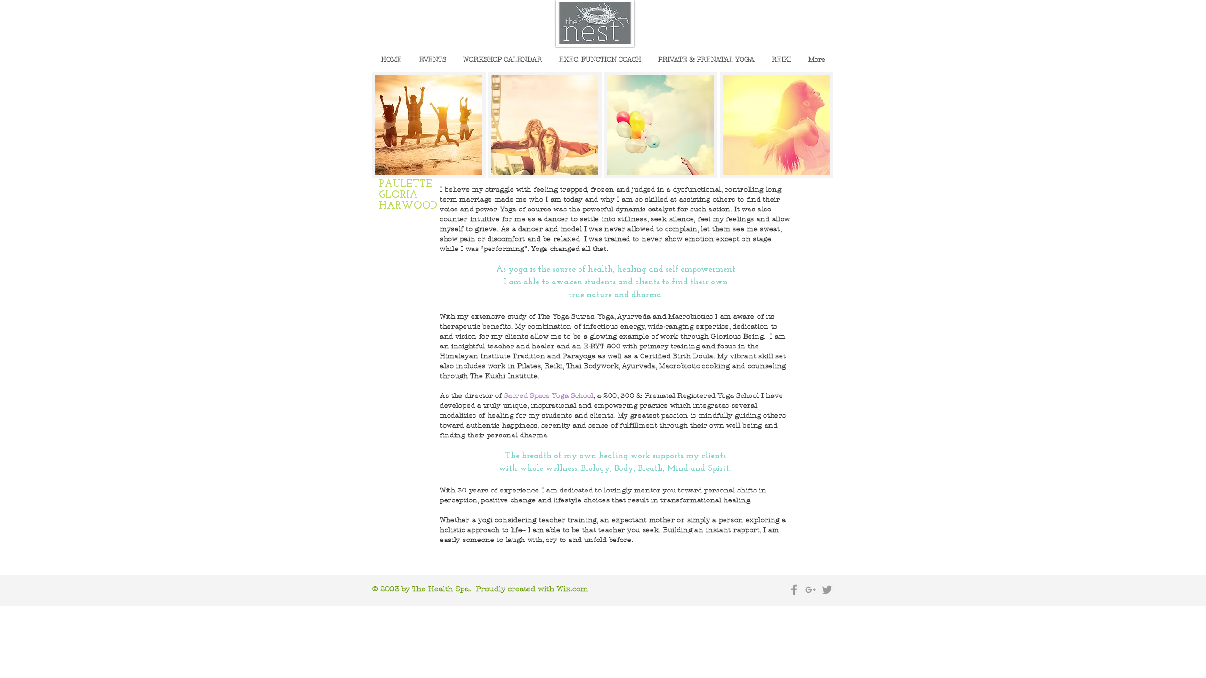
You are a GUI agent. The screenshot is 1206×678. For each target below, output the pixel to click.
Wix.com (572, 588)
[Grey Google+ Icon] (810, 590)
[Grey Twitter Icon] (827, 590)
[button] (429, 125)
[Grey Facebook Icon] (794, 590)
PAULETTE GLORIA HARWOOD (408, 195)
